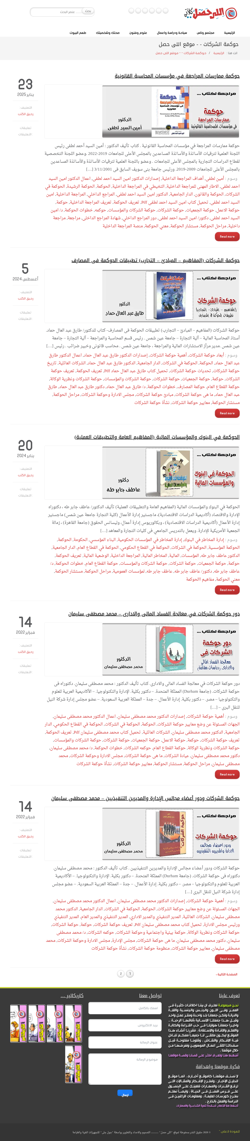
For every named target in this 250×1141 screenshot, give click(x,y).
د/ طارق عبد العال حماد (126, 387)
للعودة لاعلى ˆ (229, 1131)
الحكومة (80, 540)
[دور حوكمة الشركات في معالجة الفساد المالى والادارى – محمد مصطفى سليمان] (142, 649)
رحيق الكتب (25, 114)
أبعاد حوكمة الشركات (206, 355)
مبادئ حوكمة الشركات (154, 395)
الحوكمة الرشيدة (81, 187)
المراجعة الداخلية (71, 194)
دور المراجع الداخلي (139, 218)
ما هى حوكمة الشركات (194, 395)
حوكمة (62, 202)
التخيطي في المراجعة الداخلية (138, 187)
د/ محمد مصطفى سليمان (71, 748)
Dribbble (138, 10)
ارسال (125, 1094)
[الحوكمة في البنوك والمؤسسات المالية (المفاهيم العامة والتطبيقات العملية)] (142, 472)
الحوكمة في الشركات (180, 363)
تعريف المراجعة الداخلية (91, 202)
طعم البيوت (78, 33)
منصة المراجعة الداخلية (123, 226)
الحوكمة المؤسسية (224, 548)
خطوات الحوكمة (79, 210)
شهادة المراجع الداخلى (101, 218)
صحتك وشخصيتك (108, 33)
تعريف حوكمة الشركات (220, 740)
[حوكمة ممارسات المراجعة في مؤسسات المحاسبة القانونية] (142, 111)
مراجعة (74, 218)
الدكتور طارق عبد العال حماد (111, 363)
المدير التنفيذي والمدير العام (104, 917)
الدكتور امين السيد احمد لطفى (142, 194)
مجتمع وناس (205, 33)
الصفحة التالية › (226, 974)
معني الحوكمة (156, 226)
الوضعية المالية (96, 556)
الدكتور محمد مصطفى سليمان (197, 732)
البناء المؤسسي (103, 540)
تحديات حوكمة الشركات (190, 371)
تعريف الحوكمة (126, 202)
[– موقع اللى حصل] (210, 14)
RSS (131, 10)
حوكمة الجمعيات (200, 210)
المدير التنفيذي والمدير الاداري (155, 917)
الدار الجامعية (181, 194)
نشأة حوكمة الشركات (152, 403)
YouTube (152, 10)
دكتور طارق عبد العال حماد (81, 387)
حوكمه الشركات (138, 748)
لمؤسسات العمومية (129, 571)
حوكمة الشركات (170, 210)
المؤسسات (190, 556)
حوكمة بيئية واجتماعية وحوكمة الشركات (151, 933)
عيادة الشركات (177, 756)
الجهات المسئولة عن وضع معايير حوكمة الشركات (198, 724)
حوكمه (100, 210)
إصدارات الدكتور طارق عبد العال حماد (116, 355)
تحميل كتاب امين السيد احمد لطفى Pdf (174, 202)
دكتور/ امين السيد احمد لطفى (183, 218)
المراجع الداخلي (101, 194)
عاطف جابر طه (159, 571)
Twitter (158, 10)
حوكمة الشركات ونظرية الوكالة (76, 379)
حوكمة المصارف (191, 387)
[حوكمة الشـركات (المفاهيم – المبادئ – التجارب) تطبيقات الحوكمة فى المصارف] (142, 296)
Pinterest (145, 10)
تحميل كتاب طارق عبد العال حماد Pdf (136, 371)
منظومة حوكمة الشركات (149, 949)
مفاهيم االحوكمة (200, 580)
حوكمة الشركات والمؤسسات (132, 210)
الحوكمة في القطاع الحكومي (145, 548)
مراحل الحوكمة (213, 226)
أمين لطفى (215, 179)
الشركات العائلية (72, 363)
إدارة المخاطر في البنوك (204, 540)
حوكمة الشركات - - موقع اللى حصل (181, 53)
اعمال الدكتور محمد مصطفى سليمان (85, 717)
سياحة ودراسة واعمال (172, 33)
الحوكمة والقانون (209, 194)
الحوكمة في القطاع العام (98, 548)
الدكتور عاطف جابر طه (220, 556)
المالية (174, 556)
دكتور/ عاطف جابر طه (193, 571)
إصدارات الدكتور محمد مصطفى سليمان (151, 717)
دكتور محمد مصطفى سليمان (215, 756)
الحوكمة (103, 187)
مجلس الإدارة (123, 941)
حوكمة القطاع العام (223, 387)
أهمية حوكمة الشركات (168, 355)
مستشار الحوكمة (184, 226)
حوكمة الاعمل (228, 210)
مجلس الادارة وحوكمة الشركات (107, 395)
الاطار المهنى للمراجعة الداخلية (193, 187)
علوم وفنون (138, 33)
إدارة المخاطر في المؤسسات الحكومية (150, 540)
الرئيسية (229, 33)
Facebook (165, 10)
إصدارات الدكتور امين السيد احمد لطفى (126, 179)
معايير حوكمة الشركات (191, 403)
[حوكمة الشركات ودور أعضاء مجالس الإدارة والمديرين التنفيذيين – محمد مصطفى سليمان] (142, 833)
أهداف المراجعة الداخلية (183, 179)
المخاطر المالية (154, 556)
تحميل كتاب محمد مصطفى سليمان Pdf (107, 732)
